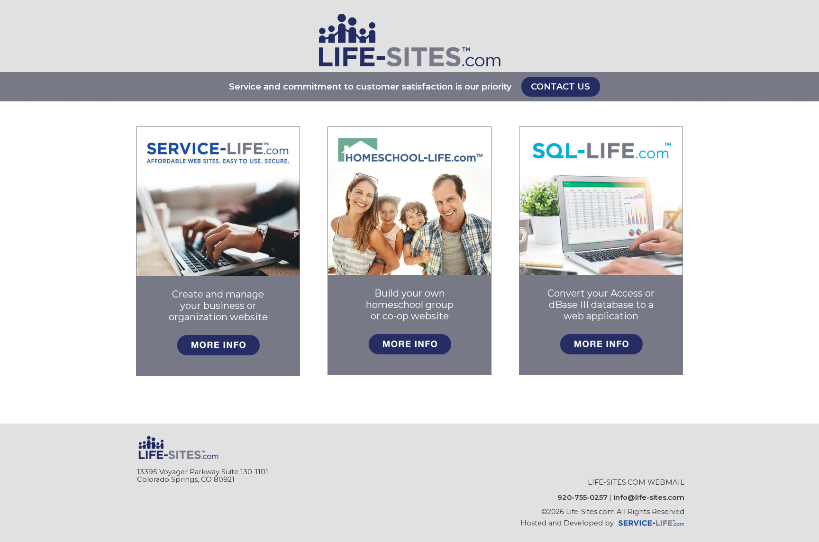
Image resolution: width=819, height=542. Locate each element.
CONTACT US (560, 86)
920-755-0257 (582, 497)
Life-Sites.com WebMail (636, 482)
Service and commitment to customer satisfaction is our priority (370, 86)
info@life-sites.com (648, 497)
